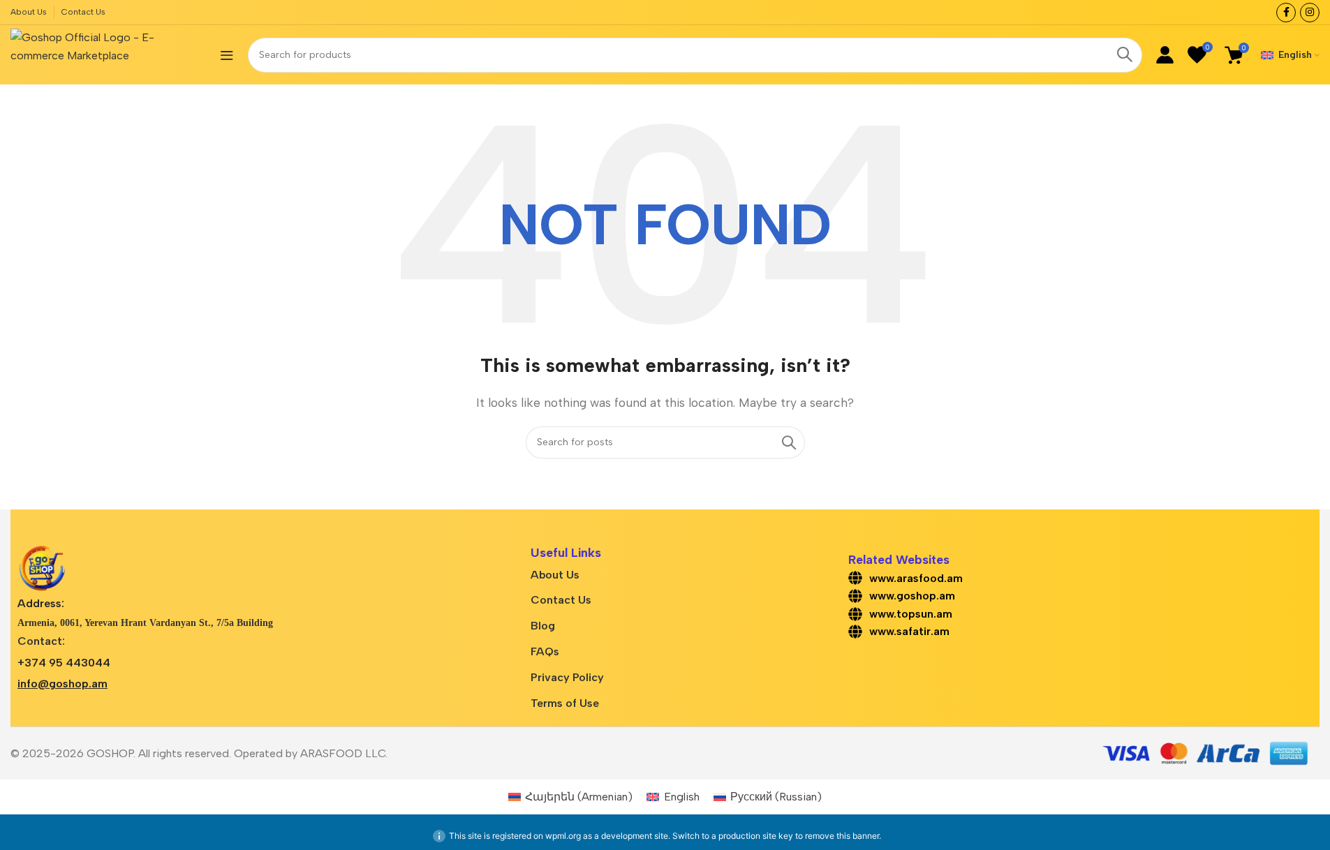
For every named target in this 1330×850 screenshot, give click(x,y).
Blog (543, 625)
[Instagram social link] (1310, 12)
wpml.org (563, 835)
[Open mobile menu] (227, 55)
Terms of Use (565, 703)
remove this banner (842, 835)
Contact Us (561, 599)
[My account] (1165, 55)
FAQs (545, 651)
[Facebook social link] (1286, 12)
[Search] (1124, 55)
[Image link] (41, 567)
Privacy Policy (567, 677)
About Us (555, 574)
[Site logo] (108, 54)
